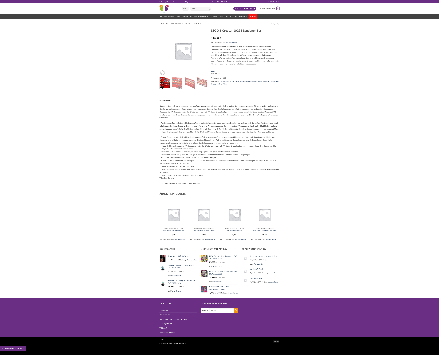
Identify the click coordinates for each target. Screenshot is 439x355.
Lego (213, 71)
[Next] (205, 84)
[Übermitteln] (209, 9)
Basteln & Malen (184, 16)
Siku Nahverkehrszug (234, 231)
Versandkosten (231, 42)
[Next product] (273, 23)
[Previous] (159, 221)
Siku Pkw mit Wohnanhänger (173, 231)
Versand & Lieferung (167, 332)
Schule (214, 16)
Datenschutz (164, 315)
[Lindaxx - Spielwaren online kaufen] (168, 8)
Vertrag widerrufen (13, 348)
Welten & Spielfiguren (271, 81)
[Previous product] (277, 23)
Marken (223, 16)
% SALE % (253, 16)
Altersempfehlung (237, 16)
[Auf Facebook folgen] (276, 2)
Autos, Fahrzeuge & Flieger (239, 81)
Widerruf (163, 328)
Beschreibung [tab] (165, 100)
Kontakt (271, 2)
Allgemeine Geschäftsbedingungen (173, 319)
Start (161, 23)
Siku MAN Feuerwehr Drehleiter (264, 231)
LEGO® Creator (224, 81)
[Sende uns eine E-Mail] (278, 2)
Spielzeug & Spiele (166, 16)
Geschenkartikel (201, 16)
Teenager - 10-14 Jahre (193, 23)
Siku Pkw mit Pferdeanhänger (204, 231)
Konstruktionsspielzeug (256, 81)
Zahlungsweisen (165, 323)
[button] (244, 9)
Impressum (163, 310)
